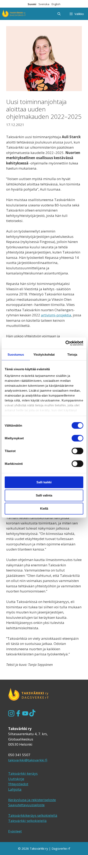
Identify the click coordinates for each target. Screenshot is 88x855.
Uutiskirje (16, 778)
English (56, 4)
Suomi (32, 4)
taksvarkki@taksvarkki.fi (27, 760)
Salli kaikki (44, 482)
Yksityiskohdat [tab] (44, 354)
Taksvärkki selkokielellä (27, 820)
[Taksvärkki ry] (14, 14)
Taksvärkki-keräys (23, 773)
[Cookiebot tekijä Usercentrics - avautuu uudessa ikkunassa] (65, 343)
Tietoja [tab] (72, 354)
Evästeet (15, 831)
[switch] (77, 438)
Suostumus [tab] (16, 354)
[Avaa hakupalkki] (59, 14)
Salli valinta (44, 495)
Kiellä (44, 508)
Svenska (43, 4)
